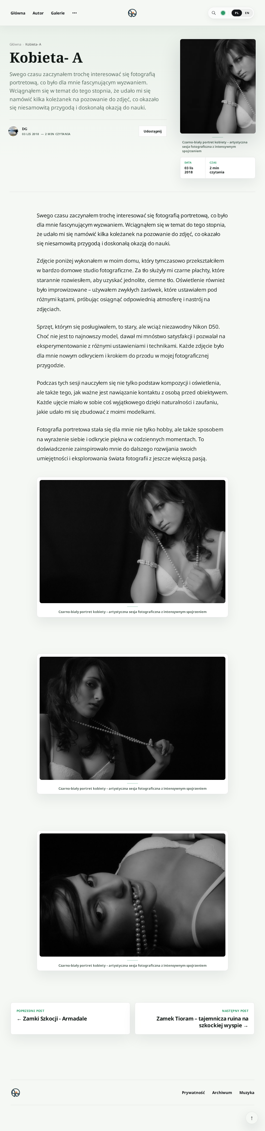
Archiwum (222, 1092)
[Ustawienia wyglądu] (223, 13)
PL (237, 13)
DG (24, 129)
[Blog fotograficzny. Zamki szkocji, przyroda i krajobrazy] (16, 1092)
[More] (74, 13)
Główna (18, 13)
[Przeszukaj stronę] (213, 13)
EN (247, 13)
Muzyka (246, 1092)
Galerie (58, 13)
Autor (38, 13)
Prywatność (193, 1092)
